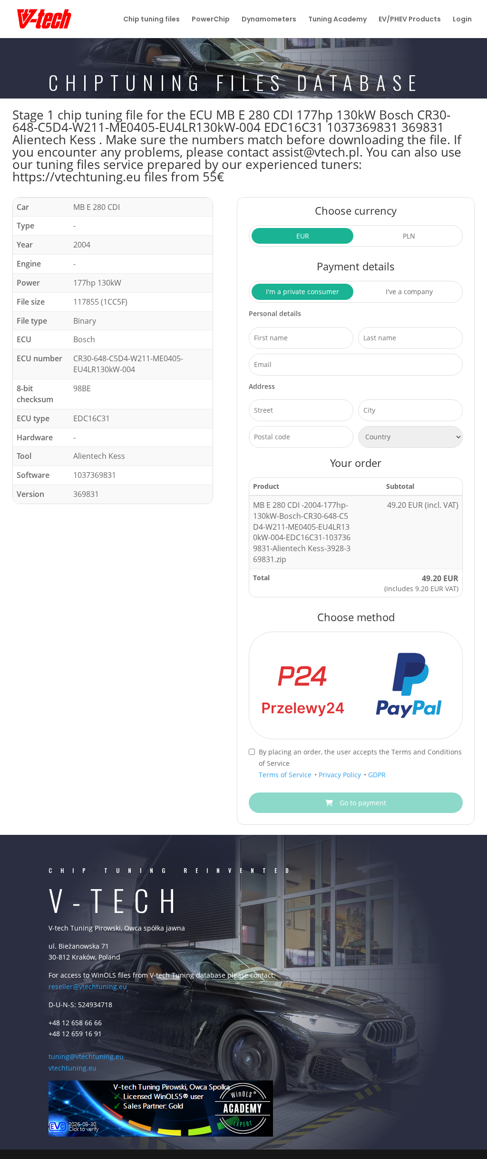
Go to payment (362, 802)
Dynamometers (269, 20)
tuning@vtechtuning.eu (86, 1056)
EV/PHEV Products (410, 20)
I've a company (409, 291)
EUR (302, 235)
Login (462, 20)
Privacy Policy (341, 774)
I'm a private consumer (302, 291)
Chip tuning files (151, 20)
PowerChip (211, 20)
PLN (409, 235)
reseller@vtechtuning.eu (88, 986)
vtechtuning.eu (73, 1067)
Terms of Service (286, 774)
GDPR (377, 774)
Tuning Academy (337, 20)
